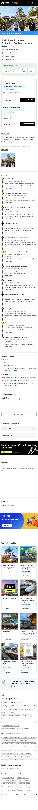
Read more (4, 149)
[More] (20, 399)
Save (14, 686)
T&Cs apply (16, 452)
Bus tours (9, 795)
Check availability (28, 100)
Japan (16, 49)
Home (3, 795)
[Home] (9, 3)
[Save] (16, 548)
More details (7, 95)
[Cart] (28, 2)
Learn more (7, 525)
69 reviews (9, 49)
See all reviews (19, 414)
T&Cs (35, 33)
